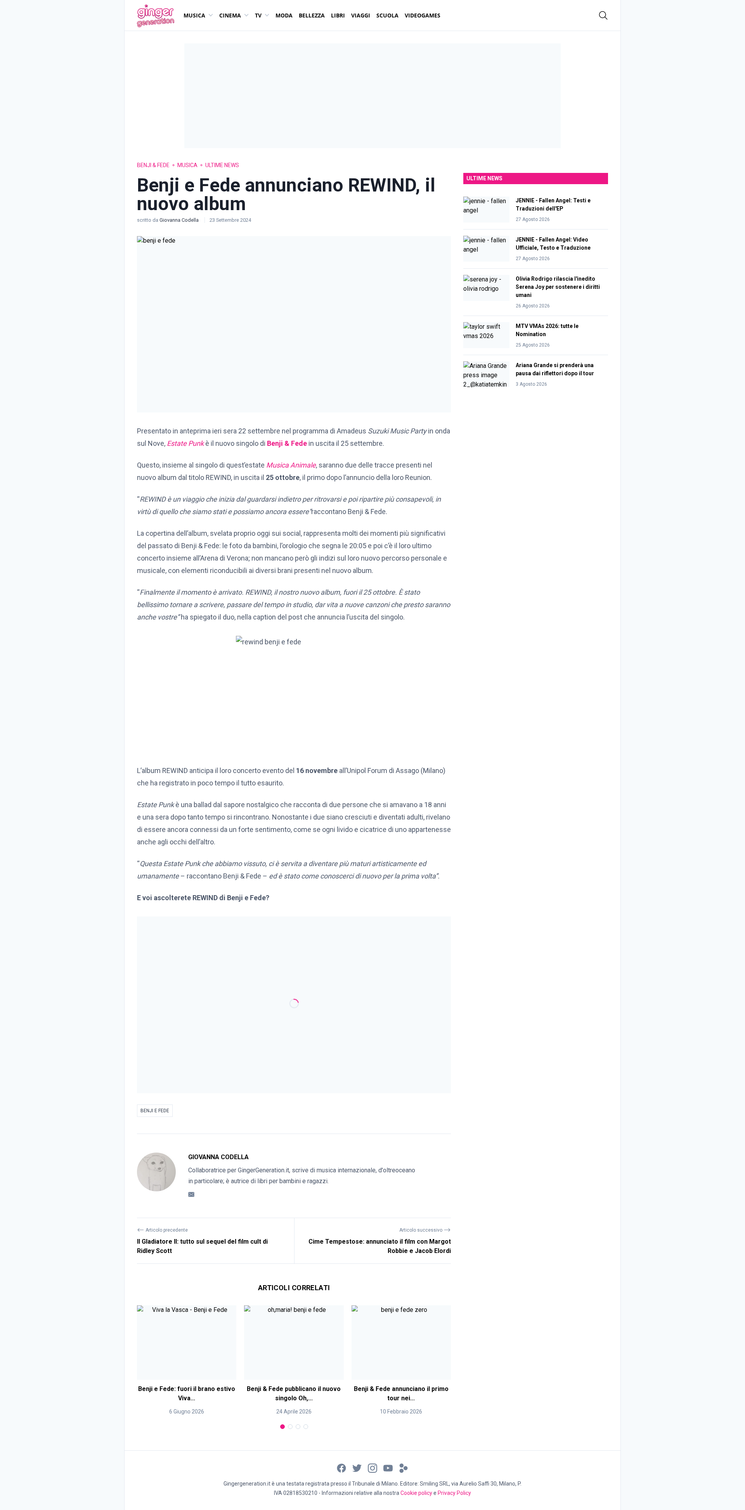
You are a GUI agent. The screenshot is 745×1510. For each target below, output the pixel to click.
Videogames (422, 15)
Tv (258, 15)
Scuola (387, 15)
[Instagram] (372, 1467)
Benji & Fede (153, 165)
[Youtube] (388, 1467)
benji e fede (154, 1110)
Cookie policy (416, 1493)
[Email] (191, 1194)
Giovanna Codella (179, 220)
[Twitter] (357, 1467)
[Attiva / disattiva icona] (603, 15)
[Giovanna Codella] (156, 1176)
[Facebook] (341, 1467)
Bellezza (312, 15)
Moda (284, 15)
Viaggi (360, 15)
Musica (194, 15)
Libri (338, 15)
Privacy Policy (454, 1493)
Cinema (230, 15)
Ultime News (222, 165)
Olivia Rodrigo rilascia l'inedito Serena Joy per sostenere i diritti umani (558, 287)
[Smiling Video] (403, 1467)
